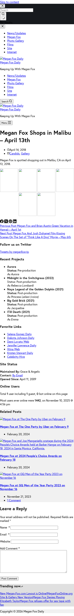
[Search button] (3, 16)
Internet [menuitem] (12, 52)
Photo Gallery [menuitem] (15, 41)
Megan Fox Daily (10, 62)
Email (4, 534)
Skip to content (9, 2)
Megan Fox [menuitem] (14, 37)
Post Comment (9, 578)
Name (5, 527)
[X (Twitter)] (6, 222)
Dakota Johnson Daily (20, 338)
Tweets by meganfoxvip (14, 252)
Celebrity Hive (16, 356)
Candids (15, 153)
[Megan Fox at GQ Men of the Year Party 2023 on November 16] (37, 478)
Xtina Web (13, 349)
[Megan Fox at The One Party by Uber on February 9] (32, 419)
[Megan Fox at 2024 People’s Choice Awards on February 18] (37, 448)
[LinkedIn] (15, 222)
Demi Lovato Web (18, 341)
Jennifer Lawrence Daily (21, 345)
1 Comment (14, 500)
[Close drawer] (2, 26)
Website (5, 541)
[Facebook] (2, 222)
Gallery (25, 153)
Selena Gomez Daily (19, 334)
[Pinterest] (11, 222)
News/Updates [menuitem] (16, 33)
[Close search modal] (2, 6)
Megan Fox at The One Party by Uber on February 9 (34, 426)
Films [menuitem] (10, 44)
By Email (17, 375)
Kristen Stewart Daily (20, 353)
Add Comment (10, 548)
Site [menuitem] (9, 48)
